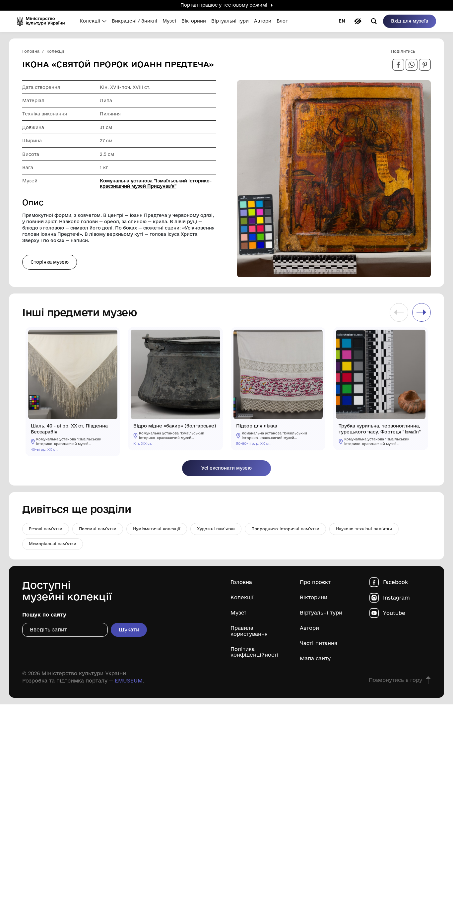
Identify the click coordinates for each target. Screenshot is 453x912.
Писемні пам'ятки (97, 529)
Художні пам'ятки (216, 529)
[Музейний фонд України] (43, 21)
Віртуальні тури (321, 613)
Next (421, 312)
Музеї (238, 613)
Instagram (396, 598)
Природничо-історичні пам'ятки (285, 529)
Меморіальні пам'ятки (52, 544)
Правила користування (249, 630)
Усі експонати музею (226, 468)
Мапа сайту (315, 658)
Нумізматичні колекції (156, 529)
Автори (309, 628)
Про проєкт (315, 582)
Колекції (242, 597)
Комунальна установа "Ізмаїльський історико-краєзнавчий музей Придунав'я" (156, 183)
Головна (241, 582)
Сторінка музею (50, 262)
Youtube (394, 613)
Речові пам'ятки (45, 529)
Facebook (395, 582)
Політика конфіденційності (254, 652)
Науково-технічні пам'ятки (364, 529)
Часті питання (318, 643)
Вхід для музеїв (409, 21)
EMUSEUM (129, 681)
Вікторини (313, 597)
